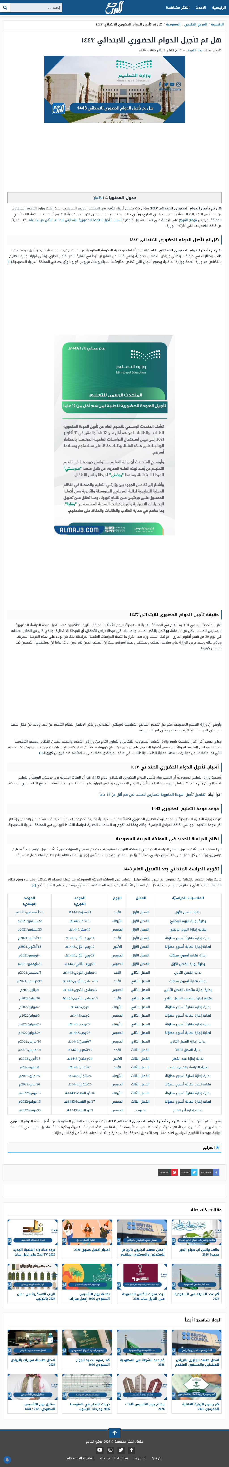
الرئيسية (219, 7)
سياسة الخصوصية (114, 1458)
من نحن (157, 1458)
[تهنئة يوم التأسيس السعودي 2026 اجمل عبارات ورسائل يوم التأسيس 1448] (87, 1277)
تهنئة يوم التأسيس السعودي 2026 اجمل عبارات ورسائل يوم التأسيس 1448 (89, 1299)
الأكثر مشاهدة (178, 7)
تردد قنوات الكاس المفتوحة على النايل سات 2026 (143, 1296)
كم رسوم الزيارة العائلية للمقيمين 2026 (200, 1406)
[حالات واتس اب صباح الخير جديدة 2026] (197, 1232)
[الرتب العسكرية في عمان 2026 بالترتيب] (32, 1277)
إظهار (98, 197)
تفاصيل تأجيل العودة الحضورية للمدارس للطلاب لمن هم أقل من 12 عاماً (153, 795)
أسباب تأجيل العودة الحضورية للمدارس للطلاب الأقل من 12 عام (75, 220)
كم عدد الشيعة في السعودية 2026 (196, 1296)
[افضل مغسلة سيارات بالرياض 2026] (32, 1342)
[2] (34, 885)
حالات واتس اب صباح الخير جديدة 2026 (199, 1252)
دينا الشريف (194, 50)
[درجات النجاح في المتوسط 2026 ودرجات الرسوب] (87, 1387)
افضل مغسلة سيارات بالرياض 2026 (33, 1362)
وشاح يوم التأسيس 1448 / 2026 (145, 1406)
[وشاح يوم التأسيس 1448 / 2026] (142, 1387)
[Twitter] (121, 1450)
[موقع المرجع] (114, 8)
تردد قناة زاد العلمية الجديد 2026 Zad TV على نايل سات (34, 1252)
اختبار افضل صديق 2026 (92, 1249)
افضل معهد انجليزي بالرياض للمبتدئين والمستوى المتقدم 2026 (143, 1254)
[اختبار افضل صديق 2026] (87, 1232)
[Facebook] (131, 1450)
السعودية (173, 24)
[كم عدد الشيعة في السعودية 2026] (197, 1277)
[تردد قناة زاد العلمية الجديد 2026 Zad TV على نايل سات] (32, 1232)
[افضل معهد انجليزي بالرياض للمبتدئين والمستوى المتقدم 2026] (142, 1232)
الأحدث (200, 7)
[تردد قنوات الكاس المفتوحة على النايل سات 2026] (142, 1277)
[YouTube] (100, 1450)
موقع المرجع (188, 220)
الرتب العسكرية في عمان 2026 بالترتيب (36, 1296)
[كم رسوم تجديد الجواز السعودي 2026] (87, 1342)
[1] (10, 262)
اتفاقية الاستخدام (81, 1458)
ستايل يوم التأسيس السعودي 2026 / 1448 (39, 1406)
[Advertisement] (114, 158)
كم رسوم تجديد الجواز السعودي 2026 (93, 1362)
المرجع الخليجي (195, 24)
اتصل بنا (140, 1458)
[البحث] (5, 7)
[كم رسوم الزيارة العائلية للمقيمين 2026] (197, 1387)
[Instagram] (110, 1450)
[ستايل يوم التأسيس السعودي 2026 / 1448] (32, 1387)
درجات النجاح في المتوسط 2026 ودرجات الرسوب (90, 1406)
